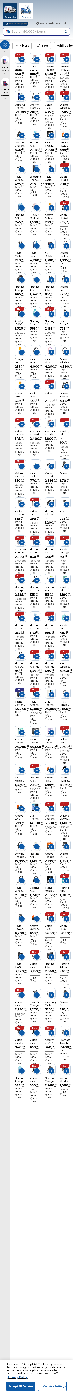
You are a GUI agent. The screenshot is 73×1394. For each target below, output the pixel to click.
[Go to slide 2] (33, 58)
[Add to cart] (22, 59)
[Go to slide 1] (32, 58)
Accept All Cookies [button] (20, 1386)
